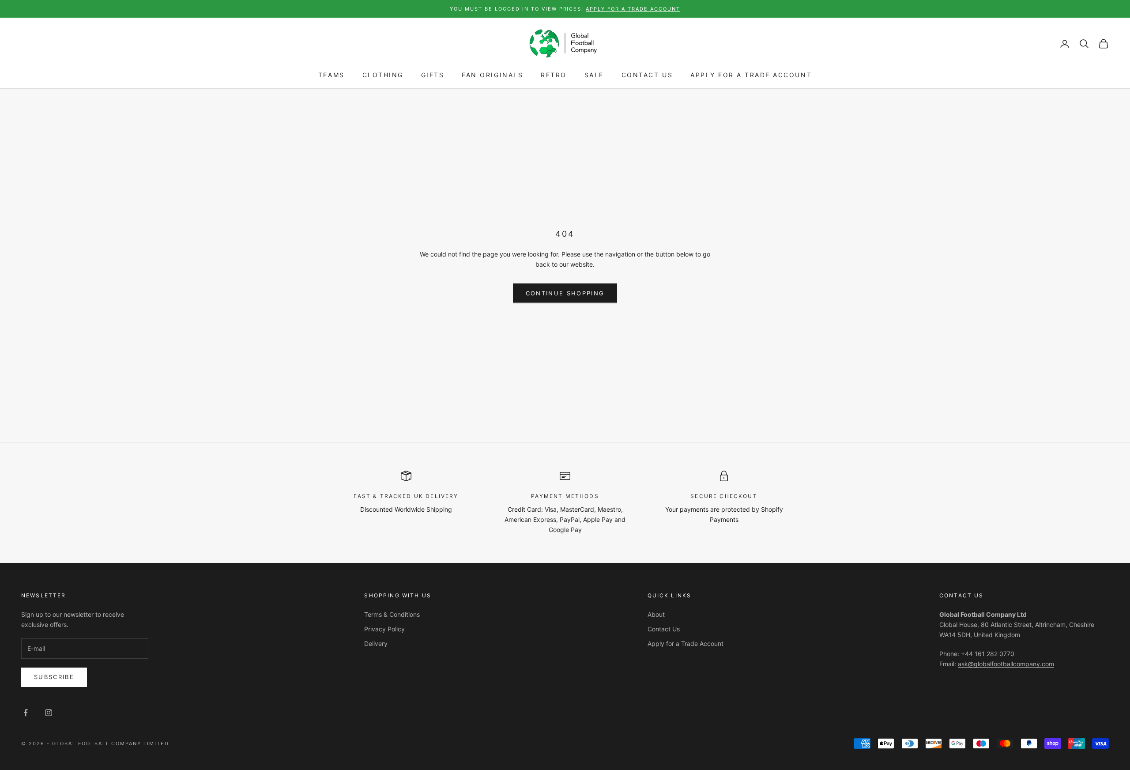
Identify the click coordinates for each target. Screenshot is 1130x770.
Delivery (376, 643)
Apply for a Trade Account (751, 75)
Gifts (432, 75)
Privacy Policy (384, 629)
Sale (594, 75)
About (656, 614)
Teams (331, 75)
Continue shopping (565, 293)
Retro (554, 75)
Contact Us (647, 75)
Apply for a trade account (633, 9)
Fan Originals (492, 75)
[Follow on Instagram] (48, 712)
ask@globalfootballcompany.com (1006, 664)
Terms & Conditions (392, 614)
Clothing (382, 75)
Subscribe (54, 676)
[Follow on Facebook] (25, 712)
